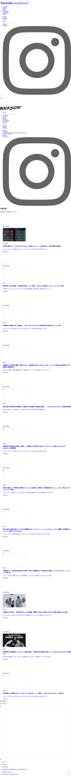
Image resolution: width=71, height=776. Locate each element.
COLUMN (5, 13)
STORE (4, 16)
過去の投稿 (3, 701)
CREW (4, 14)
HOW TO (5, 10)
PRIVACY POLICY (7, 134)
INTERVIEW (6, 11)
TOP (4, 761)
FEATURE (5, 6)
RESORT (5, 19)
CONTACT (5, 131)
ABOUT (5, 130)
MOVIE (4, 8)
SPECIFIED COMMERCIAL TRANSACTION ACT (15, 132)
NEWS (4, 9)
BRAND (5, 17)
